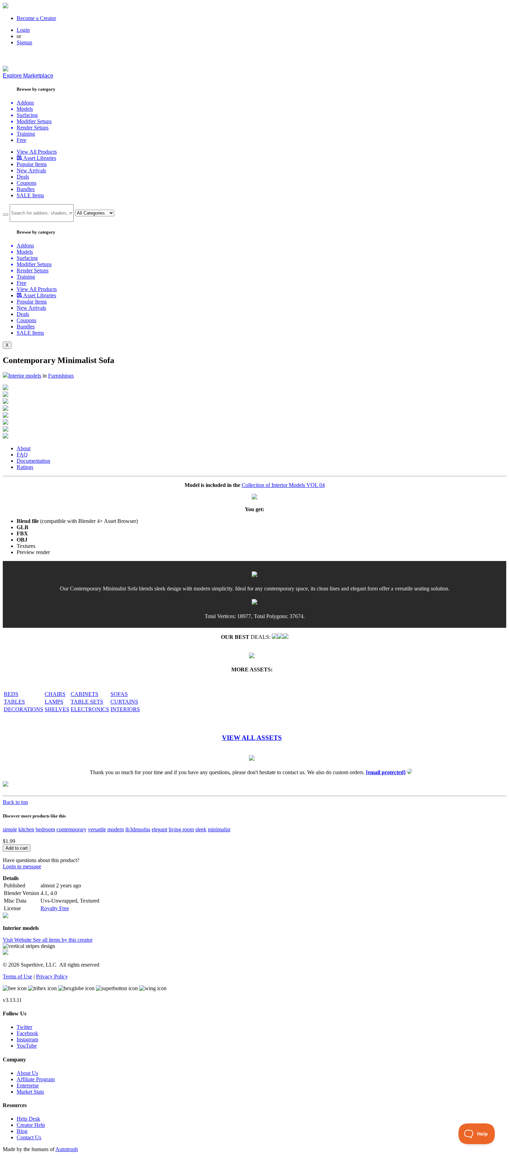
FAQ (22, 455)
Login (23, 30)
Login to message (22, 866)
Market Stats (30, 1092)
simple (10, 829)
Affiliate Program (36, 1079)
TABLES (14, 702)
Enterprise (28, 1085)
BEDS (11, 694)
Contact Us (29, 1137)
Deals (23, 177)
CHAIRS (55, 694)
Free (21, 140)
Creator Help (31, 1125)
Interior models (24, 376)
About (23, 448)
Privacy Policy (52, 976)
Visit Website (18, 940)
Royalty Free (55, 908)
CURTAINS (124, 702)
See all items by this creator (62, 940)
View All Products (37, 152)
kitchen (26, 829)
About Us (27, 1073)
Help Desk (28, 1119)
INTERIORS (125, 709)
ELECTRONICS (90, 709)
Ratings (25, 467)
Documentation (33, 461)
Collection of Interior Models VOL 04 (283, 485)
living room (181, 829)
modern (115, 829)
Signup (24, 42)
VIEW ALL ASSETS (252, 737)
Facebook (27, 1033)
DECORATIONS (23, 709)
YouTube (27, 1046)
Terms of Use (17, 976)
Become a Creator (36, 18)
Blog (22, 1131)
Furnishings (61, 376)
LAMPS (54, 702)
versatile (97, 829)
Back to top (15, 802)
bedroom (45, 829)
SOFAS (119, 694)
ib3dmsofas (137, 829)
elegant (159, 829)
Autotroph (66, 1149)
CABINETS (84, 694)
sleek (200, 829)
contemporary (71, 829)
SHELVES (57, 709)
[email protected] (385, 772)
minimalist (219, 829)
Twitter (24, 1027)
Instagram (27, 1039)
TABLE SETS (87, 702)
